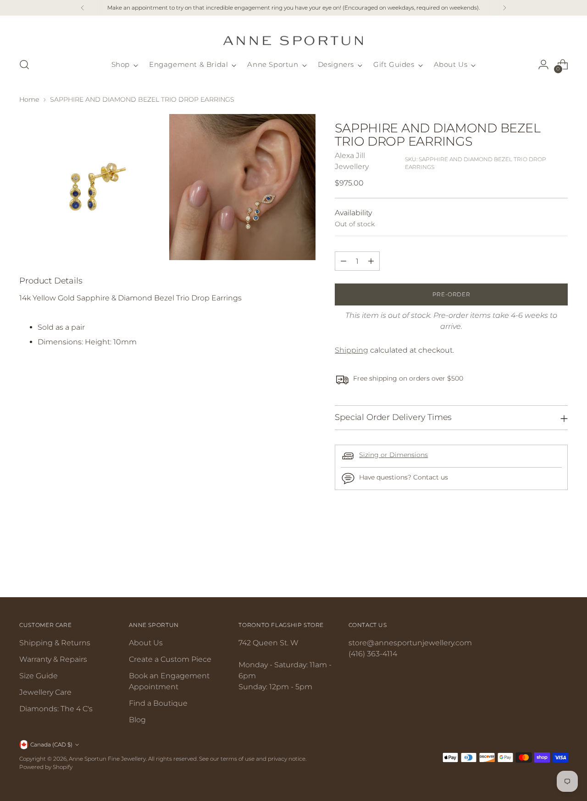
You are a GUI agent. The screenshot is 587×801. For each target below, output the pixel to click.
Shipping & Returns (54, 642)
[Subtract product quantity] (343, 261)
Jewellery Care (45, 692)
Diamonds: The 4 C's (56, 708)
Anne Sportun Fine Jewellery (107, 758)
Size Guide (38, 675)
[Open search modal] (24, 64)
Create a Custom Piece (170, 659)
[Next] (504, 8)
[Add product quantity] (371, 261)
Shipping (351, 350)
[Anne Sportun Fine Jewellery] (293, 35)
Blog (137, 719)
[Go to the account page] (543, 64)
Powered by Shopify (45, 766)
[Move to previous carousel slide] (539, 566)
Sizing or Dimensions (393, 455)
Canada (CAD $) (51, 744)
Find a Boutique (158, 703)
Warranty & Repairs (53, 659)
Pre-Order (451, 294)
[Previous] (82, 8)
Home (29, 99)
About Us (146, 642)
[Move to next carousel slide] (560, 565)
